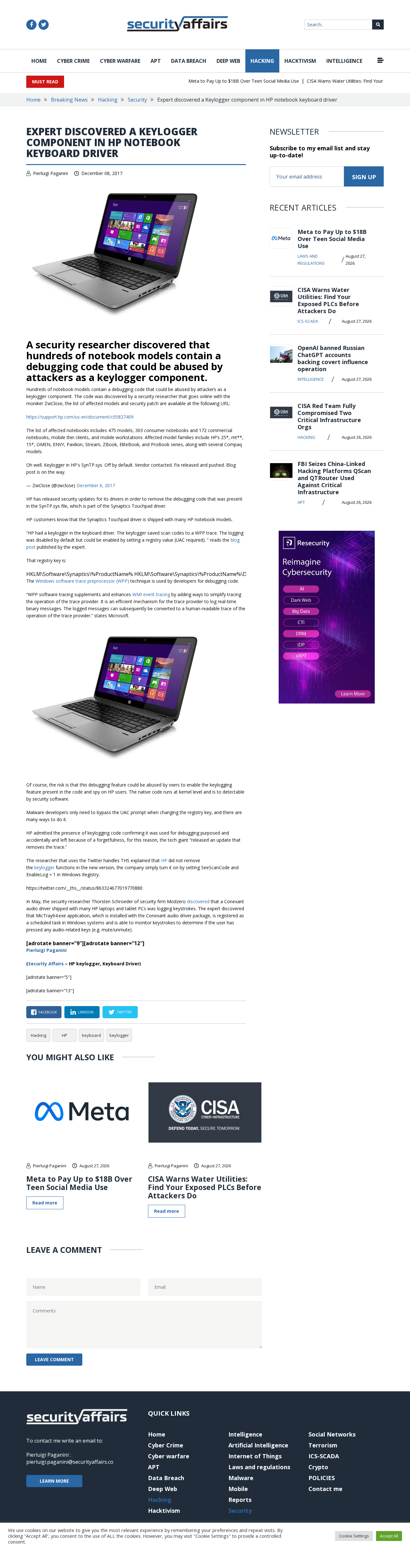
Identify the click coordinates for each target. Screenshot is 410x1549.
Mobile (238, 1489)
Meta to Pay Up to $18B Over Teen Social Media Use (231, 81)
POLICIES (321, 1478)
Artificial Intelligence (258, 1445)
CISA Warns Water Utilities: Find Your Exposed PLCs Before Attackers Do (204, 1187)
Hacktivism (300, 60)
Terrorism (322, 1445)
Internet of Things (255, 1456)
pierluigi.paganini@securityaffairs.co (69, 1461)
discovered (198, 901)
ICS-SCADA (308, 321)
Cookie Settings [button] (354, 1536)
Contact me (325, 1489)
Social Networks (332, 1434)
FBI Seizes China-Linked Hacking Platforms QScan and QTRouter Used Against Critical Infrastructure (334, 478)
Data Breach (188, 60)
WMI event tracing (151, 594)
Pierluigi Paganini (50, 173)
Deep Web (228, 60)
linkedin (86, 1012)
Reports (239, 1499)
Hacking (262, 60)
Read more (44, 1203)
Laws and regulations (311, 259)
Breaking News (69, 99)
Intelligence (344, 60)
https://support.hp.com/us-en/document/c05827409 (80, 417)
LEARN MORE (54, 1481)
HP (64, 1035)
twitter (124, 1012)
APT (156, 60)
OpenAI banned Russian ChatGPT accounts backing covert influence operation (333, 358)
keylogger (119, 1035)
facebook (47, 1012)
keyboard (91, 1035)
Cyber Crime (73, 60)
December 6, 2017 (96, 485)
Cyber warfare (120, 60)
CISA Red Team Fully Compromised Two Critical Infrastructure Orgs (329, 416)
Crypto (318, 1467)
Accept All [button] (389, 1536)
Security (137, 99)
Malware (240, 1478)
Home (39, 60)
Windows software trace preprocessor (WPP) (82, 581)
